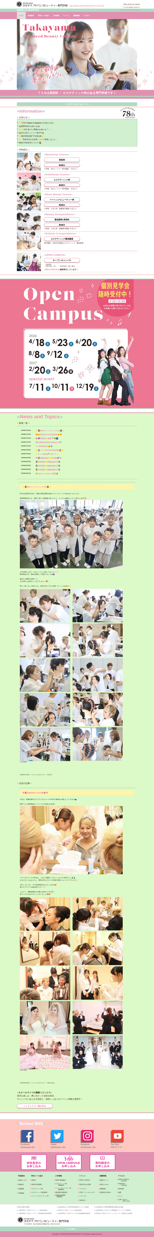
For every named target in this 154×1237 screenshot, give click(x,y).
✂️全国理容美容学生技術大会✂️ (48, 442)
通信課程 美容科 (62, 220)
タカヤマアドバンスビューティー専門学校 (42, 4)
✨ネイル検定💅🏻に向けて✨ (47, 454)
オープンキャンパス (62, 260)
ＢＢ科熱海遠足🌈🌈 (44, 446)
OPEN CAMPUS (84, 1180)
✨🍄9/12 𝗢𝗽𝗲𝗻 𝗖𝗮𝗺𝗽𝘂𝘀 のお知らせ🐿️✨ (37, 123)
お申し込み (123, 1201)
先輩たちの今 (104, 1184)
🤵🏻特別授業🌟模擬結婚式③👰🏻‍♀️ (47, 462)
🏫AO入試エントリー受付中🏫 (31, 133)
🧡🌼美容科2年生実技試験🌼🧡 (48, 435)
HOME (21, 15)
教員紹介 (21, 1184)
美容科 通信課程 (36, 1184)
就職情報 (76, 15)
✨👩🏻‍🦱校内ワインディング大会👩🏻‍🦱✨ (49, 431)
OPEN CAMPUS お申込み (123, 1180)
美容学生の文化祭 (85, 1184)
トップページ (84, 1229)
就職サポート (104, 1180)
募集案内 (62, 165)
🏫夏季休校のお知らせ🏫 (29, 126)
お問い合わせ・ (123, 1199)
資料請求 (121, 1189)
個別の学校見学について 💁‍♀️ (30, 143)
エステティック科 (62, 180)
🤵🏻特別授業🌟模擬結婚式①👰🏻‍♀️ (47, 470)
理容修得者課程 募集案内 (59, 1196)
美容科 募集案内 (60, 1180)
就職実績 (103, 1189)
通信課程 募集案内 (61, 1192)
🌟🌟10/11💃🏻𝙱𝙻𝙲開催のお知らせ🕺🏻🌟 (35, 129)
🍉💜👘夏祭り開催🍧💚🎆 (46, 438)
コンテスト (83, 1189)
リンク (120, 1196)
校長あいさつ (22, 1180)
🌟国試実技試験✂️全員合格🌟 (31, 136)
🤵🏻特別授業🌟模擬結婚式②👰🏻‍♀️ (47, 466)
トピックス (83, 1196)
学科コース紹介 (43, 15)
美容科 (62, 160)
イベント (66, 15)
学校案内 (31, 15)
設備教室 (21, 1189)
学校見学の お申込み (122, 1184)
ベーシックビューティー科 (62, 200)
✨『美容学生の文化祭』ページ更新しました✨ (38, 139)
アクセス (87, 15)
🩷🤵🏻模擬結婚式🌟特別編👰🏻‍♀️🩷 (48, 458)
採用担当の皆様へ (105, 1192)
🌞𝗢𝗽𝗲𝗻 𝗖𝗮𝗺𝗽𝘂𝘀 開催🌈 (46, 474)
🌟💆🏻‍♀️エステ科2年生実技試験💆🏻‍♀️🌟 (49, 450)
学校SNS (82, 1200)
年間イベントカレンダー (87, 1192)
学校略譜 (21, 1193)
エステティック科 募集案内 (60, 1184)
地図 (119, 1192)
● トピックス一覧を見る (35, 1106)
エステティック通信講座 (62, 239)
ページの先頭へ (70, 1229)
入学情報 (56, 15)
